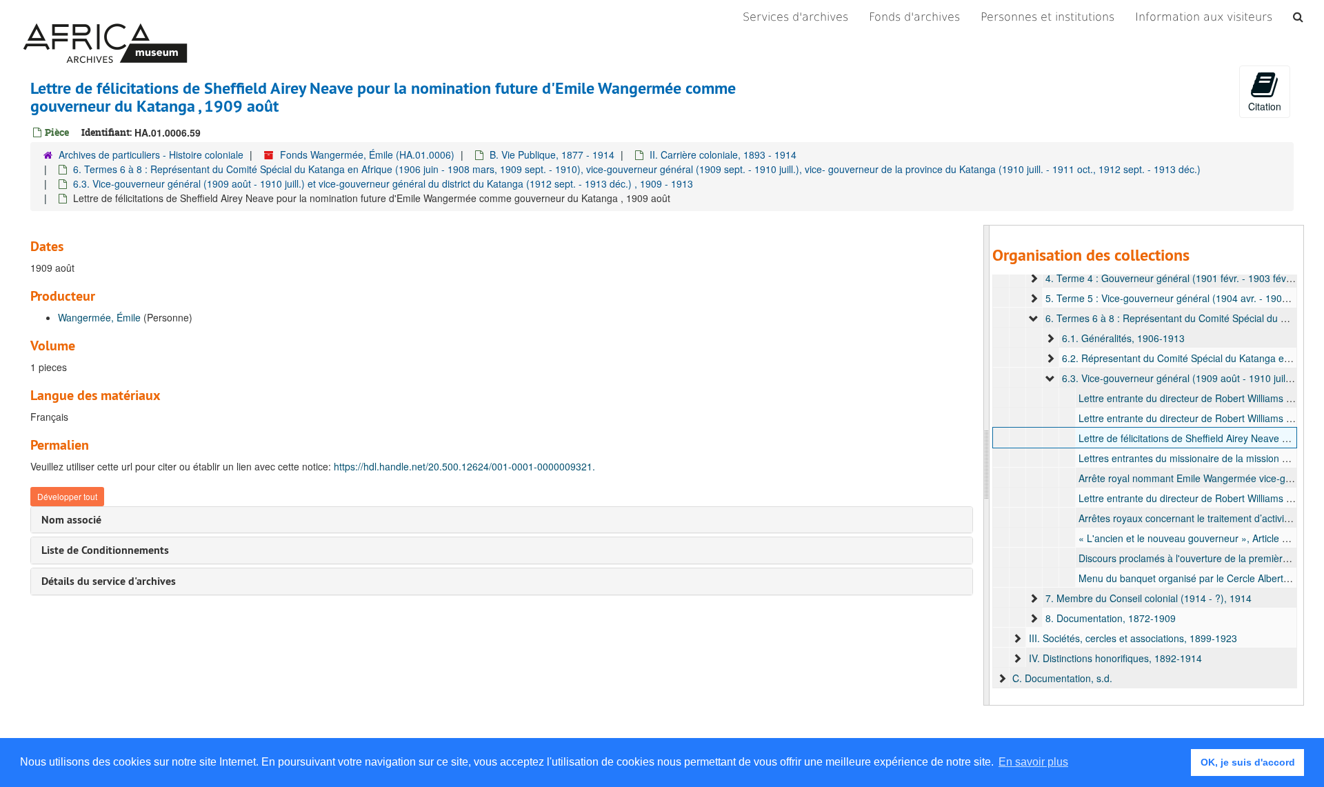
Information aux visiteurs (1203, 16)
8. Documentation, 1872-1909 (1110, 618)
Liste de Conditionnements (105, 550)
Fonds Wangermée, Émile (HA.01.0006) (367, 154)
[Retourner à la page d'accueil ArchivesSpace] (105, 17)
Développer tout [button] (67, 496)
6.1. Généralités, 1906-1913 (1123, 338)
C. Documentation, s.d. (1062, 678)
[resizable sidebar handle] (987, 465)
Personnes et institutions (1047, 16)
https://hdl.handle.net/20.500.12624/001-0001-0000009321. (464, 466)
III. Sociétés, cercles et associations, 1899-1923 (1133, 638)
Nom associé (71, 519)
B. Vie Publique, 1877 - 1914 (552, 154)
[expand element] (1034, 278)
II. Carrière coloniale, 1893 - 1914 (723, 154)
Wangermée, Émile (99, 317)
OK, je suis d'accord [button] (1248, 762)
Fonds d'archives (914, 16)
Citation (1264, 106)
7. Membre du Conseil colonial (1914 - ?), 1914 (1148, 598)
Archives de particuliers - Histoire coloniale (151, 154)
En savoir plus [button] (1033, 762)
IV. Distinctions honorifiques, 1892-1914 (1115, 658)
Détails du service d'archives (108, 581)
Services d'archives (795, 16)
